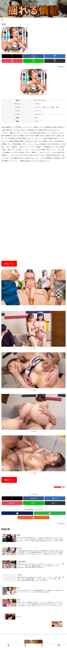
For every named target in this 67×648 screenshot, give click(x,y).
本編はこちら (9, 264)
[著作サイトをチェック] (17, 513)
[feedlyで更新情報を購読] (50, 513)
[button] (54, 61)
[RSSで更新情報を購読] (33, 517)
